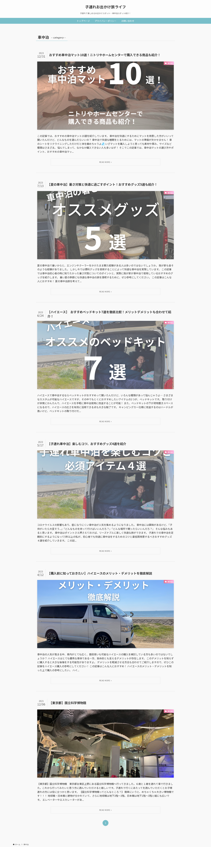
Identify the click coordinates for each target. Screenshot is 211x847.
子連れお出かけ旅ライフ (105, 7)
